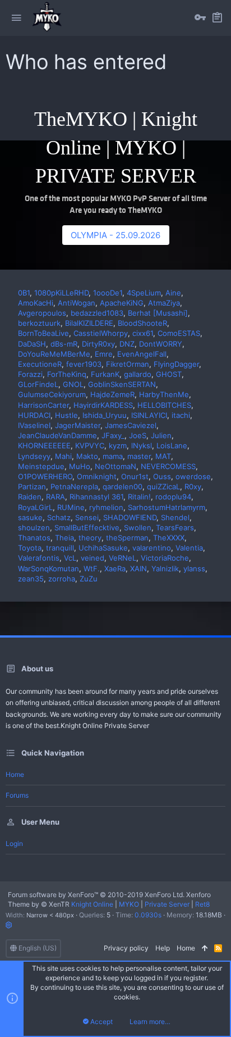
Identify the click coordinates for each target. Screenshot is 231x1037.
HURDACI (34, 415)
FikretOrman (127, 364)
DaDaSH (32, 343)
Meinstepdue (41, 466)
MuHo (79, 466)
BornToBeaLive (43, 333)
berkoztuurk (39, 323)
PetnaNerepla (74, 486)
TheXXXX (168, 537)
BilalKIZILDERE (89, 323)
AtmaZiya (164, 302)
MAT (163, 456)
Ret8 (202, 904)
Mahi (63, 456)
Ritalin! (139, 496)
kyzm (118, 445)
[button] (16, 18)
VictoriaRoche (165, 557)
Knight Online (92, 904)
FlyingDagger (176, 364)
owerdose (193, 476)
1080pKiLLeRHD (61, 292)
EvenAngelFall (142, 353)
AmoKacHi (35, 302)
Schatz (59, 517)
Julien (161, 435)
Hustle (66, 415)
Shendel (175, 517)
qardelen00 (122, 486)
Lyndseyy (34, 456)
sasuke (30, 517)
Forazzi (30, 374)
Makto (87, 456)
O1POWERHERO (45, 476)
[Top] (204, 948)
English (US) (37, 948)
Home (15, 774)
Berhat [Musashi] (158, 312)
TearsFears (175, 527)
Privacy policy (126, 948)
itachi (181, 415)
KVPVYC (89, 445)
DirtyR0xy (98, 343)
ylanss (194, 568)
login (14, 843)
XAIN (138, 568)
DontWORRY (160, 343)
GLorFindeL (38, 384)
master (139, 456)
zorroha (61, 578)
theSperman (127, 537)
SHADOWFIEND (129, 517)
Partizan (32, 486)
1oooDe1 (107, 292)
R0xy (192, 486)
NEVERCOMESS (168, 466)
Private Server (167, 904)
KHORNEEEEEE (44, 445)
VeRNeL (122, 557)
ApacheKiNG (122, 302)
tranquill (60, 547)
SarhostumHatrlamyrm (166, 507)
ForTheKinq (66, 374)
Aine (173, 292)
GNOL (73, 384)
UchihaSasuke (103, 547)
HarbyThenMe (164, 394)
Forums (17, 795)
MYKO (129, 904)
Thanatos (34, 537)
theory (89, 537)
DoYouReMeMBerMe (54, 353)
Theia (64, 537)
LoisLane (171, 445)
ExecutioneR (40, 364)
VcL (70, 557)
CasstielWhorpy (100, 333)
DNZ (127, 343)
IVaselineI (34, 425)
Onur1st (135, 476)
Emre (104, 353)
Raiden (29, 496)
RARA (55, 496)
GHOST (169, 374)
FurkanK (105, 374)
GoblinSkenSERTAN (122, 384)
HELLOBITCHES (164, 405)
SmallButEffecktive (86, 527)
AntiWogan (76, 302)
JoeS (137, 435)
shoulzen (34, 527)
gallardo (137, 374)
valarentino (151, 547)
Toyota (29, 547)
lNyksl (141, 445)
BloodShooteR (142, 323)
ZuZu (89, 578)
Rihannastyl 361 (96, 496)
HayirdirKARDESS (103, 405)
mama (113, 456)
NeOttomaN (115, 466)
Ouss (162, 476)
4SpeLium (144, 292)
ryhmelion (106, 507)
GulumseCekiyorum (52, 394)
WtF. (92, 568)
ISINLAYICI (149, 415)
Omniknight (97, 476)
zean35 (31, 578)
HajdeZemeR (112, 394)
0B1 (24, 292)
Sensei (87, 517)
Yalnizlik (165, 568)
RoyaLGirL (35, 507)
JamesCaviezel (130, 425)
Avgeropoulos (42, 312)
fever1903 (83, 364)
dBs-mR (63, 343)
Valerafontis (38, 557)
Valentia (189, 547)
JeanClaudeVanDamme (57, 435)
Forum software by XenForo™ (96, 894)
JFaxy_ (112, 435)
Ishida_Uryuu (104, 415)
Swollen (137, 527)
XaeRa (115, 568)
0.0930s (148, 915)
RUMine (71, 507)
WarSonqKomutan (48, 568)
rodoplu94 (173, 496)
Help (162, 948)
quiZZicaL (163, 486)
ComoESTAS (179, 333)
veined (92, 557)
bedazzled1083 (97, 312)
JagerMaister (77, 425)
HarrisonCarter (43, 405)
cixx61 (142, 333)
